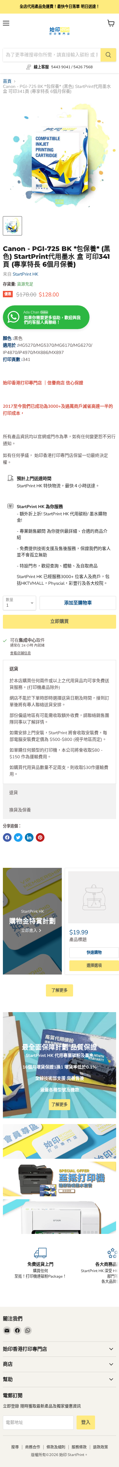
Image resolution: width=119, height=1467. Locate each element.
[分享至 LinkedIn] (29, 837)
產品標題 (78, 939)
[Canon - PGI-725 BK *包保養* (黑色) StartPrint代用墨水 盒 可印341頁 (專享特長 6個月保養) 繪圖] (12, 226)
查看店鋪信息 (20, 653)
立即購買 (59, 621)
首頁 (7, 81)
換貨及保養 (20, 810)
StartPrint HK (25, 274)
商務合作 (32, 1447)
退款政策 (100, 1447)
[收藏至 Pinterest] (40, 837)
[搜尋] (108, 55)
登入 (85, 1422)
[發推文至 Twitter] (18, 837)
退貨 (13, 793)
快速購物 (94, 952)
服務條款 (79, 1447)
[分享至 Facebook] (7, 837)
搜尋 (15, 1447)
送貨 (14, 669)
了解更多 (59, 990)
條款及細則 (56, 1447)
